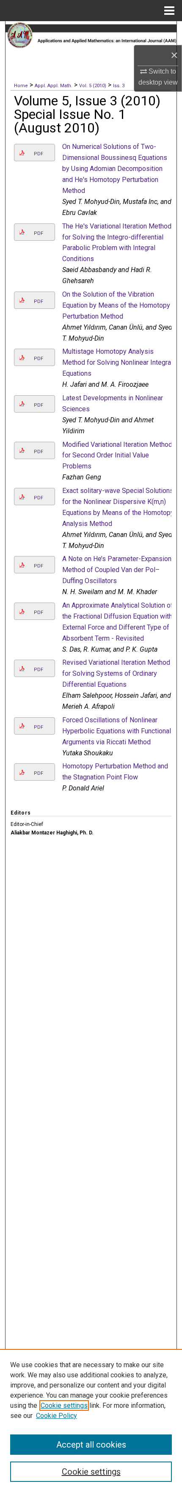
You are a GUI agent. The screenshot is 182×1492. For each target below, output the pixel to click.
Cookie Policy (56, 1416)
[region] (91, 1420)
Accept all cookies (91, 1445)
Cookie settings (64, 1405)
